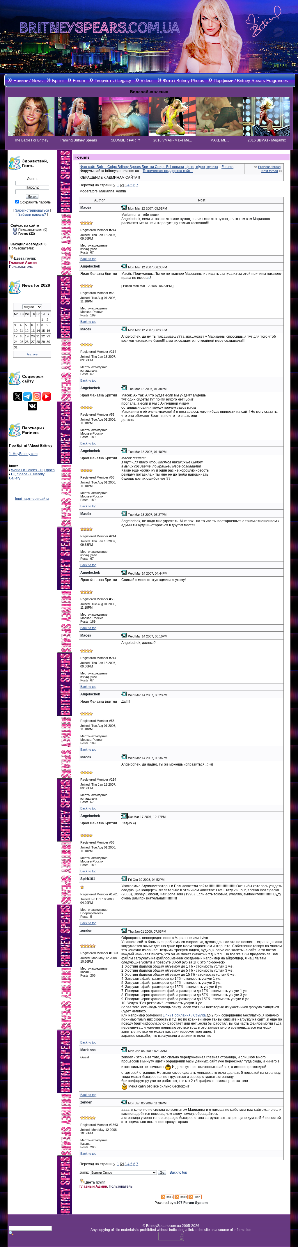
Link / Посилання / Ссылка (184, 1015)
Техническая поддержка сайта (168, 171)
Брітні (57, 80)
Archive (32, 354)
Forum (79, 80)
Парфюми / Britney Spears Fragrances (251, 80)
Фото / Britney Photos (183, 80)
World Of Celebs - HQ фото (33, 470)
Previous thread (269, 167)
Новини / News (28, 80)
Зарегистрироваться (32, 210)
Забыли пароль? (32, 214)
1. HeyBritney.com (23, 454)
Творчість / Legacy (113, 80)
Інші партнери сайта (32, 499)
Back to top (88, 259)
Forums (227, 167)
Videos (147, 80)
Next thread (269, 171)
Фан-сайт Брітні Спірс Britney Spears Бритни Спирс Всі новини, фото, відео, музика (149, 167)
